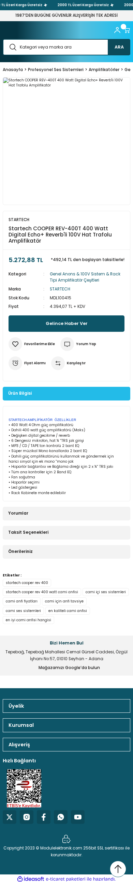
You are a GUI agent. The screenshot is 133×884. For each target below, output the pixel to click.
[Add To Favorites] (32, 344)
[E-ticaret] (66, 879)
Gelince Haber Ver (67, 323)
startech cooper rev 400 (27, 582)
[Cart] (126, 30)
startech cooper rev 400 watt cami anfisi (42, 592)
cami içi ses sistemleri (106, 592)
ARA (119, 47)
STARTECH (60, 289)
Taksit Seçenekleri (28, 532)
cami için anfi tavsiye (64, 601)
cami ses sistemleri (23, 610)
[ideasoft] (30, 879)
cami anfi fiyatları (22, 601)
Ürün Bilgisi (20, 393)
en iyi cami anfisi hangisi (28, 620)
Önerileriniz (20, 551)
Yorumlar (18, 513)
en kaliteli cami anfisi (67, 610)
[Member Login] (117, 30)
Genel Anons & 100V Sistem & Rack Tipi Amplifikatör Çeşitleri (85, 277)
